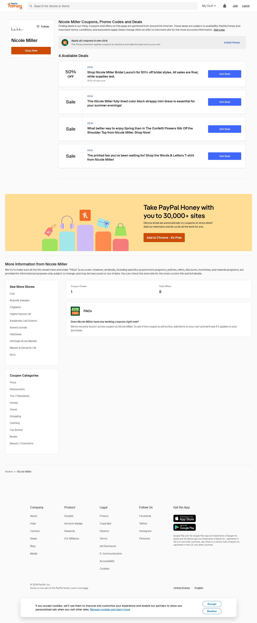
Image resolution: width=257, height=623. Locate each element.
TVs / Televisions (19, 396)
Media (33, 553)
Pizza (13, 382)
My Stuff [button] (207, 6)
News (33, 538)
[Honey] (15, 6)
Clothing (15, 423)
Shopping (15, 416)
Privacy (104, 516)
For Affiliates (71, 538)
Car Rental (16, 430)
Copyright (105, 523)
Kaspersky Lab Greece (23, 320)
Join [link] (235, 6)
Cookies (104, 568)
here (85, 588)
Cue (12, 293)
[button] (188, 588)
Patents (104, 531)
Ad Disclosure (108, 546)
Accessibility (107, 561)
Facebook (145, 516)
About (33, 516)
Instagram (145, 531)
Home (9, 471)
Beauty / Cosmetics (21, 443)
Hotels (14, 402)
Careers (35, 531)
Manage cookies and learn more (110, 609)
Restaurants (17, 389)
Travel (13, 409)
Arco (12, 354)
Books (13, 436)
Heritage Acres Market (23, 341)
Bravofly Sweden (20, 300)
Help (33, 523)
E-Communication (111, 553)
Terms (103, 538)
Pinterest (144, 538)
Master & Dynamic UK (23, 347)
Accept (211, 604)
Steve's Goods (18, 327)
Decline (212, 611)
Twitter (143, 523)
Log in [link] (245, 6)
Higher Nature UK (20, 314)
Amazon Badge (73, 523)
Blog (32, 546)
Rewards (69, 531)
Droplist (69, 516)
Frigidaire (15, 307)
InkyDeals (15, 334)
